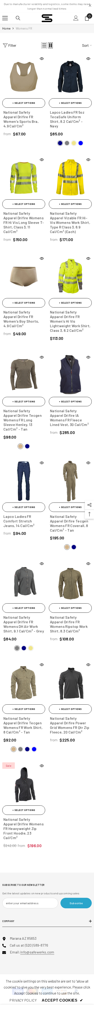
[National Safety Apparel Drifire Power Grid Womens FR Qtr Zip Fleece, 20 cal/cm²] (70, 682)
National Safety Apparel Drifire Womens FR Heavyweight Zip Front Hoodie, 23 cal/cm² (23, 828)
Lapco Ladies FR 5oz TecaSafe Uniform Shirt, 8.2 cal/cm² (67, 119)
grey (67, 143)
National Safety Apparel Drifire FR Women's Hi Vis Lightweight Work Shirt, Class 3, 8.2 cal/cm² (70, 321)
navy (60, 143)
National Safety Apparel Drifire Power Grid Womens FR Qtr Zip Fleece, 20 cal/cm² (69, 725)
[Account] (75, 18)
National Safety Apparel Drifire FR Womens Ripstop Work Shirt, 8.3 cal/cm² (69, 624)
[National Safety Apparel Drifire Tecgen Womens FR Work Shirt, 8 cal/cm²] (23, 682)
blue (81, 143)
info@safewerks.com (37, 952)
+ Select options (23, 103)
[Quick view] (41, 58)
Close (90, 5)
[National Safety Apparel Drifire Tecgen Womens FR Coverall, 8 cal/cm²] (70, 481)
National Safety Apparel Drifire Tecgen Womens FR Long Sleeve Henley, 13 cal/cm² (22, 420)
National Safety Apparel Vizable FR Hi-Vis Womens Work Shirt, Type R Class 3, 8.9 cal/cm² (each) (70, 222)
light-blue (34, 749)
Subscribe (76, 903)
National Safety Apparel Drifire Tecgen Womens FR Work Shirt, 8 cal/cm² (23, 725)
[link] (23, 1000)
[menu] (5, 18)
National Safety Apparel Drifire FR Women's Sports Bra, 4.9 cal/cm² (21, 119)
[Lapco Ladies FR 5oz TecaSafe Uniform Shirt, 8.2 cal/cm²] (70, 76)
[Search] (18, 18)
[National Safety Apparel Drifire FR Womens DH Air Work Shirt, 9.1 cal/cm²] (23, 581)
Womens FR (24, 28)
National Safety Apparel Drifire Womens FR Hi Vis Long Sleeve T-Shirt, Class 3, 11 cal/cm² (23, 222)
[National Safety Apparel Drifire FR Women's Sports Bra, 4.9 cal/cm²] (23, 76)
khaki (74, 143)
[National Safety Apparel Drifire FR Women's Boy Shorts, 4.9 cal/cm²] (23, 276)
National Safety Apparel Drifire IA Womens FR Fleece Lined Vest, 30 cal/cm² (69, 418)
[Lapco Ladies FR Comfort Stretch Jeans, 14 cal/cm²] (23, 481)
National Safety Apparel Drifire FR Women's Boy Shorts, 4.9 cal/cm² (21, 319)
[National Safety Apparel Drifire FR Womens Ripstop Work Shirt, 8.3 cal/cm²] (70, 581)
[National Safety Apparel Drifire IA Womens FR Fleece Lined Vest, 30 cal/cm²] (70, 375)
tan (20, 446)
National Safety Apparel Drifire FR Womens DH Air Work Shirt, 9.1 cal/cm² (23, 624)
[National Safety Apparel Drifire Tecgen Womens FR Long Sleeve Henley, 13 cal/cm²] (23, 375)
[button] (44, 45)
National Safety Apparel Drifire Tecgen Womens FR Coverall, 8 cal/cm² (69, 523)
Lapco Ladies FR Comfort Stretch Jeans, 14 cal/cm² (18, 521)
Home (6, 28)
